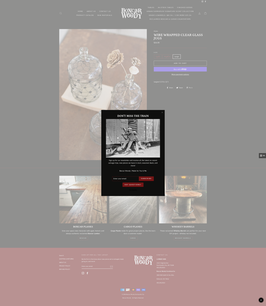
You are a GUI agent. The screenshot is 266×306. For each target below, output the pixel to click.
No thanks (133, 190)
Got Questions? (133, 184)
